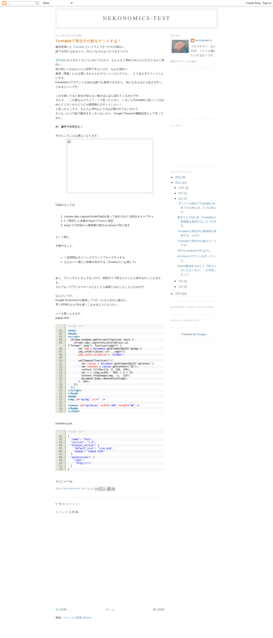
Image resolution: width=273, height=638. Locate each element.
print (81, 326)
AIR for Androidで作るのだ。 (195, 250)
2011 (178, 182)
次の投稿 (61, 609)
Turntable (78, 46)
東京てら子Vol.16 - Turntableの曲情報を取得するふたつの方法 (197, 221)
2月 (181, 286)
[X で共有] (105, 489)
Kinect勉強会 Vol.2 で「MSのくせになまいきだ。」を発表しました (197, 270)
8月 (181, 193)
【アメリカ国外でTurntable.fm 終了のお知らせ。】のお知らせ (197, 207)
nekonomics (203, 40)
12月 (182, 187)
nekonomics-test (137, 18)
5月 (181, 281)
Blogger (201, 334)
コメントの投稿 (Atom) (77, 617)
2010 (178, 293)
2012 (178, 177)
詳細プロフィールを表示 (183, 61)
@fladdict (61, 60)
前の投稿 (158, 609)
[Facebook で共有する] (109, 489)
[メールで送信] (97, 489)
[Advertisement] (192, 93)
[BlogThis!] (101, 489)
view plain (72, 326)
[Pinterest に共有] (113, 489)
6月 (181, 198)
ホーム (110, 609)
